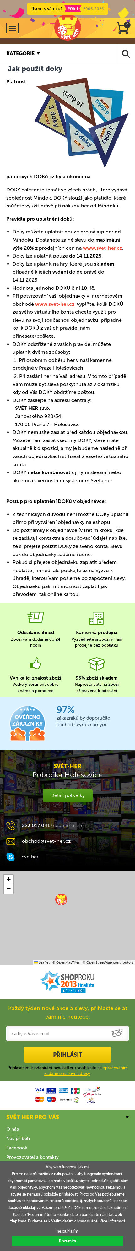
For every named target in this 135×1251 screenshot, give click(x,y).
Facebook (16, 1148)
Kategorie (20, 53)
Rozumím (67, 1241)
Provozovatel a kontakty (32, 1157)
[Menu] (12, 28)
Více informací (112, 1221)
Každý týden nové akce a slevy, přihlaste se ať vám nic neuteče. (67, 1012)
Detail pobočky (68, 795)
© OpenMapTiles (66, 963)
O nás (12, 1129)
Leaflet (44, 963)
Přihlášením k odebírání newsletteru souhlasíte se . (68, 1071)
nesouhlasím (67, 1231)
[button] (61, 899)
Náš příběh (18, 1138)
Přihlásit (67, 1054)
